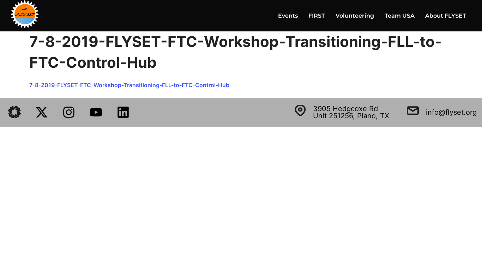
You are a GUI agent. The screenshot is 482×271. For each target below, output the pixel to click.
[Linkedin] (123, 112)
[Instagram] (69, 112)
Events (288, 15)
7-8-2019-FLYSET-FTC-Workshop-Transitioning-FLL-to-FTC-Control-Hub (129, 85)
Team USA (400, 15)
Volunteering (355, 15)
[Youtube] (96, 112)
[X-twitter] (41, 112)
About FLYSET (445, 15)
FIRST (316, 15)
